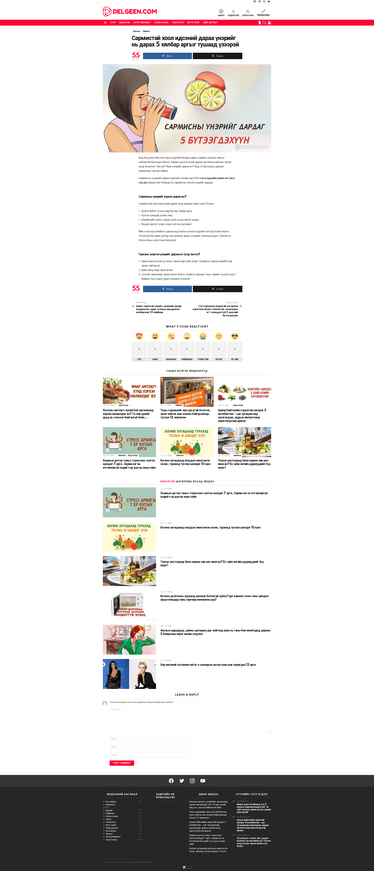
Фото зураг (193, 22)
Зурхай (124, 810)
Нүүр (113, 22)
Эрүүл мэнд (123, 405)
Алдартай (233, 15)
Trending (263, 15)
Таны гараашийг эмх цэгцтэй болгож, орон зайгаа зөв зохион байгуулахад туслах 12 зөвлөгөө (185, 414)
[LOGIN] (269, 23)
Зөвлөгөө (124, 22)
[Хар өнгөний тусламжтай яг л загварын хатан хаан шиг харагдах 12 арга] (129, 674)
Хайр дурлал (210, 22)
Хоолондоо (124, 831)
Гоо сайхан (124, 801)
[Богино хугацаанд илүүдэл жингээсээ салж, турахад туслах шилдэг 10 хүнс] (187, 442)
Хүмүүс (124, 834)
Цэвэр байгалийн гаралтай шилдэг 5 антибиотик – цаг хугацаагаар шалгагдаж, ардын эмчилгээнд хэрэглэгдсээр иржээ (253, 825)
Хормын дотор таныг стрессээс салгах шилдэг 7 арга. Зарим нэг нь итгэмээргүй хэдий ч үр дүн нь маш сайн (129, 464)
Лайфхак (178, 405)
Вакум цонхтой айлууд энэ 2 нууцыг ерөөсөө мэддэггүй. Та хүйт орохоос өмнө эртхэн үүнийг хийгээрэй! (254, 808)
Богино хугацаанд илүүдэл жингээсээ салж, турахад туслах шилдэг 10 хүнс (210, 527)
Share (106, 68)
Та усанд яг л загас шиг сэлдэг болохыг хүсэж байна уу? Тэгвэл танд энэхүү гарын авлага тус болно (254, 842)
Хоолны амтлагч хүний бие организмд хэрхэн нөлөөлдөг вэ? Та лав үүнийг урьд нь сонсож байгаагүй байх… (128, 414)
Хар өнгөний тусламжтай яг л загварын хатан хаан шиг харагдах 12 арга (208, 664)
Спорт (124, 819)
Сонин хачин (161, 22)
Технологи (178, 22)
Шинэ (221, 15)
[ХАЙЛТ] (264, 23)
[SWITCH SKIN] (259, 23)
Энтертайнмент (142, 22)
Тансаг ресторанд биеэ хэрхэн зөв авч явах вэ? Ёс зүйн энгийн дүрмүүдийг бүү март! (244, 464)
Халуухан (247, 15)
